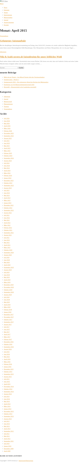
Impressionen (8, 15)
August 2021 (8, 235)
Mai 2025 (7, 146)
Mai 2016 (7, 357)
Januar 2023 (7, 203)
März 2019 (7, 282)
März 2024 (7, 173)
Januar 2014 (7, 409)
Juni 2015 (7, 381)
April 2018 (7, 304)
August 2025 (8, 138)
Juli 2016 (6, 352)
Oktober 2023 (8, 183)
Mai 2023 (7, 195)
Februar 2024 (8, 175)
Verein (6, 12)
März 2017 (7, 337)
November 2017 (9, 317)
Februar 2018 (8, 309)
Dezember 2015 (8, 369)
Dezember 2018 (8, 285)
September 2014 (9, 391)
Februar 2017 (8, 339)
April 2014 (7, 404)
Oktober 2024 (8, 155)
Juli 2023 (6, 190)
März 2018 (7, 307)
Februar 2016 (8, 364)
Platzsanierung (8, 104)
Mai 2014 (7, 401)
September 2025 (9, 136)
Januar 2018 (7, 312)
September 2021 (9, 232)
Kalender (6, 10)
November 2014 (9, 386)
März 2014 (7, 406)
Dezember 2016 (8, 342)
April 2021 (7, 245)
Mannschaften (8, 17)
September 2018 (9, 292)
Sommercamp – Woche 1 (11, 79)
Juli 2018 (6, 297)
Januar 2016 (7, 366)
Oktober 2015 (8, 371)
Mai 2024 (7, 168)
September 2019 (9, 267)
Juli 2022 (6, 215)
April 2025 (7, 148)
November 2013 (9, 411)
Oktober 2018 (8, 290)
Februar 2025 (8, 153)
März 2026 (7, 128)
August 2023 (8, 188)
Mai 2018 (7, 302)
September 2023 (9, 185)
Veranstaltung (4, 36)
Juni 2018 (7, 299)
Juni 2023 (7, 193)
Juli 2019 (6, 272)
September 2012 (9, 431)
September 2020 (9, 252)
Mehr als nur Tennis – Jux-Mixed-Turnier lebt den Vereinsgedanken (24, 77)
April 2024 (7, 170)
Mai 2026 (7, 123)
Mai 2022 (7, 220)
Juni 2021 (7, 240)
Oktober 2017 (8, 319)
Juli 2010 (6, 443)
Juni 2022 (7, 218)
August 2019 (8, 270)
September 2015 (9, 374)
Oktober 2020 (8, 250)
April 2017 (7, 334)
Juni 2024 (7, 165)
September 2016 (9, 347)
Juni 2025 (7, 143)
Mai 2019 (7, 277)
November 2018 (9, 287)
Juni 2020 (7, 260)
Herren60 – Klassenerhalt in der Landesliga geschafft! (20, 87)
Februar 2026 (8, 131)
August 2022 (8, 213)
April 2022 (7, 223)
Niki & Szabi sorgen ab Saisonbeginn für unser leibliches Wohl (31, 56)
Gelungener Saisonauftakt (13, 40)
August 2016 (8, 349)
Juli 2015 (6, 379)
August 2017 (8, 324)
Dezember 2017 (8, 314)
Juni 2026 (7, 121)
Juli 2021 (6, 237)
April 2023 (7, 198)
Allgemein (3, 52)
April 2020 (7, 265)
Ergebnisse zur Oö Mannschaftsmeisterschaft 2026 (19, 84)
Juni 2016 (7, 354)
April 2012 (7, 438)
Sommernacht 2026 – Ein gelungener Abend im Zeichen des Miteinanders (26, 82)
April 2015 (7, 384)
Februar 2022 (8, 227)
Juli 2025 (6, 141)
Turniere (6, 106)
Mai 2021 (7, 242)
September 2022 (9, 210)
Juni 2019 (7, 275)
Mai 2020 (7, 262)
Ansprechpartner (9, 22)
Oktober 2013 (8, 414)
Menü (1, 3)
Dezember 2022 (8, 205)
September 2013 (9, 416)
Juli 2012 (6, 434)
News (5, 7)
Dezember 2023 (8, 180)
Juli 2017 (6, 327)
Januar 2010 (7, 446)
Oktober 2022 (8, 208)
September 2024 (9, 158)
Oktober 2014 (8, 389)
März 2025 (7, 151)
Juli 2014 (6, 396)
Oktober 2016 (8, 344)
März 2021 (7, 247)
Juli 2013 (6, 421)
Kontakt (6, 25)
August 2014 (8, 394)
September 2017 (9, 322)
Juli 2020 (6, 257)
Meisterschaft (8, 101)
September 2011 (9, 441)
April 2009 (7, 451)
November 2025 (9, 133)
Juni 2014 (7, 399)
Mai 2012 (7, 436)
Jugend (6, 20)
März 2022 (7, 225)
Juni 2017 (7, 329)
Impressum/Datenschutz (26, 460)
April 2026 (7, 126)
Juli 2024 (6, 163)
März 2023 (7, 200)
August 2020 (8, 255)
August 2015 (8, 376)
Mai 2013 (7, 426)
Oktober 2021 (8, 230)
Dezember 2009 (8, 448)
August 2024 (8, 160)
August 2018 (8, 294)
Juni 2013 (7, 424)
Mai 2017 (7, 332)
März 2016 (7, 362)
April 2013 (7, 428)
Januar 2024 (7, 178)
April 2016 (7, 359)
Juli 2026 (6, 118)
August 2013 (8, 419)
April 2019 (7, 280)
